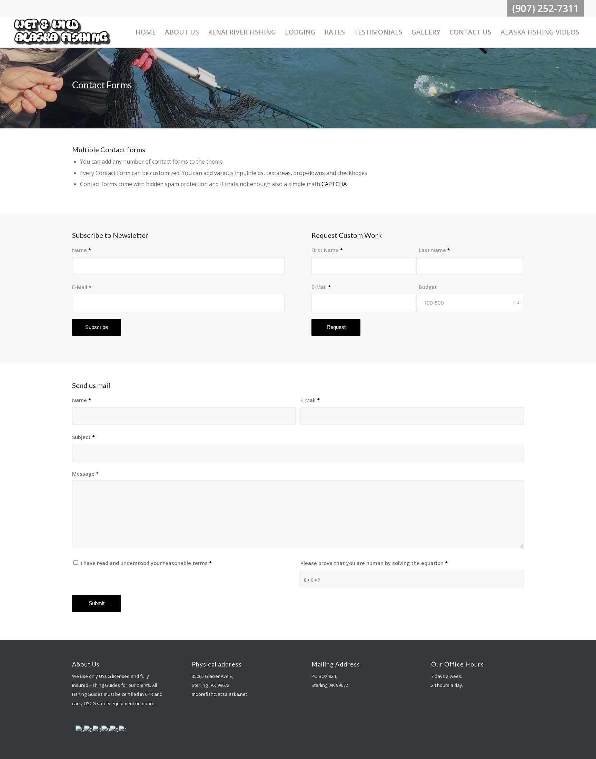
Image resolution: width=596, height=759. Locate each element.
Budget (428, 286)
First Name (327, 249)
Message (85, 473)
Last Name (434, 249)
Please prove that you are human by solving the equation (374, 562)
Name (81, 249)
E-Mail (81, 286)
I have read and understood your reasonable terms (146, 562)
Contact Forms (102, 84)
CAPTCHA (334, 184)
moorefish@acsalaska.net (219, 694)
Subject (83, 437)
